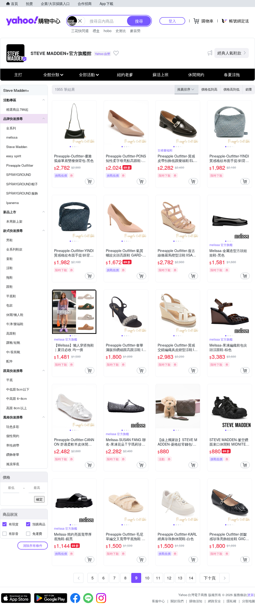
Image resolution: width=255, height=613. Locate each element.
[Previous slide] (55, 122)
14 (191, 578)
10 (147, 578)
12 (169, 578)
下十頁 (210, 578)
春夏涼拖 (232, 74)
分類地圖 (248, 601)
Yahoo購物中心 (33, 21)
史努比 (121, 30)
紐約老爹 (125, 74)
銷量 (249, 89)
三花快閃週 (80, 30)
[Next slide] (93, 122)
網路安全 (214, 601)
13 (180, 578)
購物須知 (195, 601)
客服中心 (158, 601)
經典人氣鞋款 (229, 53)
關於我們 (177, 601)
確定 (39, 499)
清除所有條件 (32, 545)
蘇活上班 (161, 74)
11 (158, 578)
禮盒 (96, 30)
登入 (172, 20)
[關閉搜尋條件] (80, 21)
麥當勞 (135, 30)
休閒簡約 (196, 74)
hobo (108, 30)
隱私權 (231, 601)
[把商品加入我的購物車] (89, 181)
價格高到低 (231, 89)
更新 (251, 594)
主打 (18, 74)
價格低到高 (209, 89)
